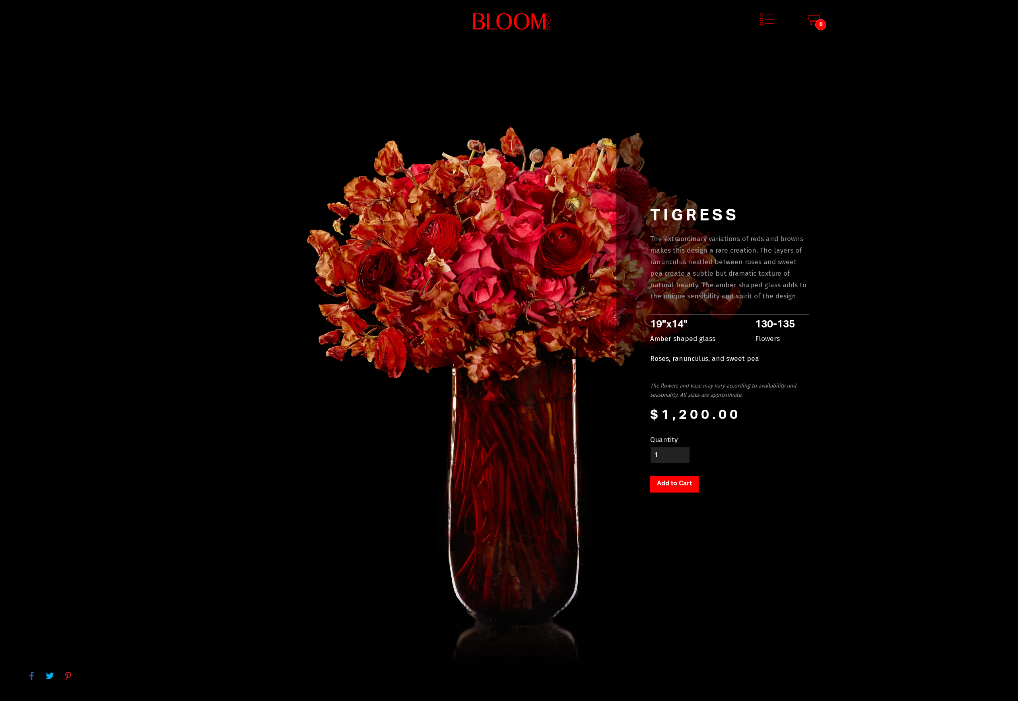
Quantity (664, 440)
